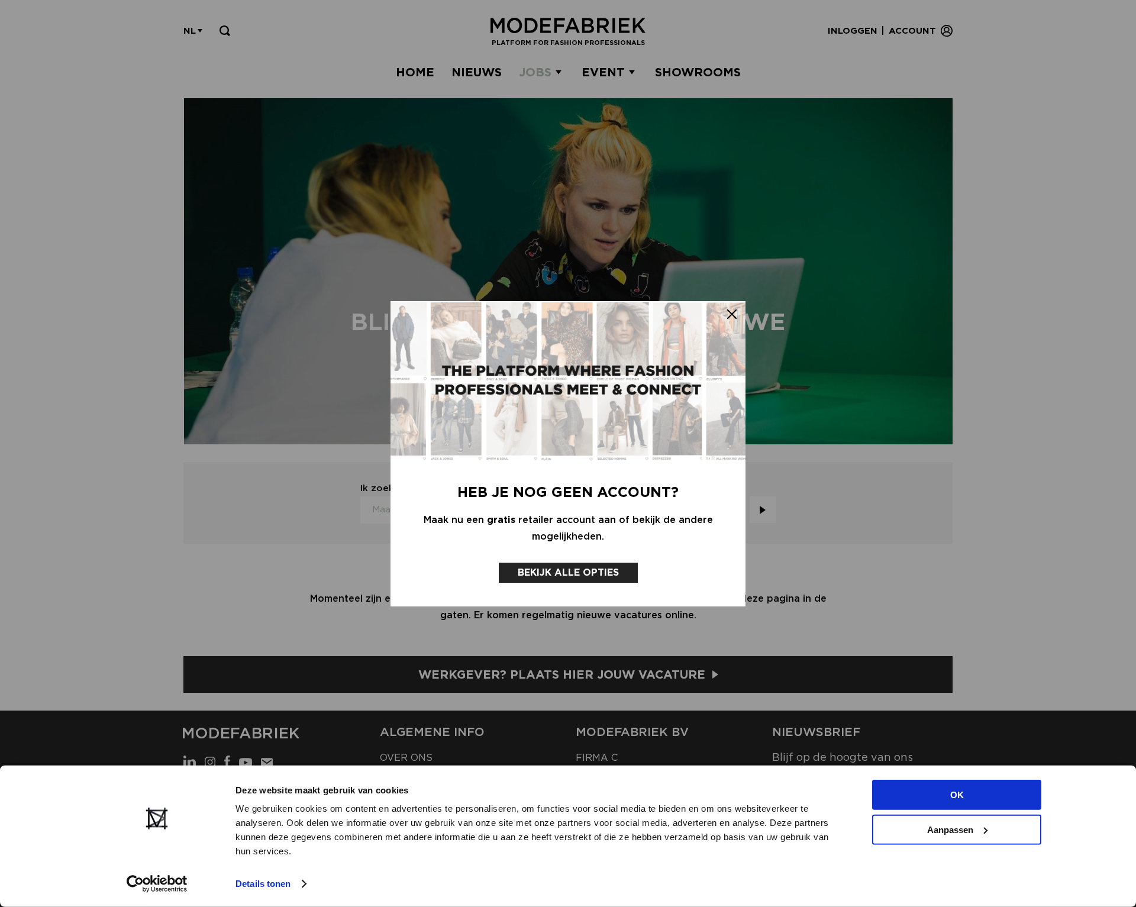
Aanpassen (950, 829)
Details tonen (263, 884)
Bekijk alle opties (568, 572)
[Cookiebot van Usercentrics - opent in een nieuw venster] (157, 884)
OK (957, 795)
